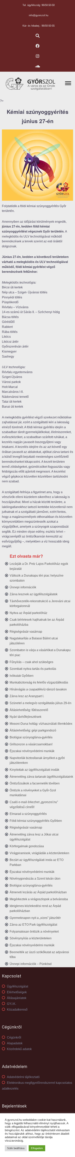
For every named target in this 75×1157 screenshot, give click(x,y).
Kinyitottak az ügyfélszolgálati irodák (34, 769)
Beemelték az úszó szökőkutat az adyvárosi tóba (39, 954)
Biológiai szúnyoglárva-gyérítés (31, 737)
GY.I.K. (11, 1003)
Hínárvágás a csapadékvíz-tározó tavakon (38, 689)
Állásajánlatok (16, 998)
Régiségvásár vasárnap (26, 631)
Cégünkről (14, 1037)
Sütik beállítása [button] (15, 1148)
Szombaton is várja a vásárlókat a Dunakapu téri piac (40, 652)
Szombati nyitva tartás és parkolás (33, 668)
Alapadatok (14, 1043)
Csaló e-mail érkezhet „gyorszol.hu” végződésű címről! (34, 804)
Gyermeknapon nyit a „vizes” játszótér (35, 917)
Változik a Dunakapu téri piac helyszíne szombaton (36, 578)
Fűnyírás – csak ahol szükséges (31, 662)
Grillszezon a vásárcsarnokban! (31, 744)
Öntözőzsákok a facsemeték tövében (35, 783)
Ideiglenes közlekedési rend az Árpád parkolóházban (35, 908)
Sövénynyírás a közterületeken (31, 938)
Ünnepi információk (23, 587)
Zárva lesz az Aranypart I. (27, 696)
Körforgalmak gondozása (27, 846)
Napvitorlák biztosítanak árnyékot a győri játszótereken (37, 760)
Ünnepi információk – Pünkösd (31, 964)
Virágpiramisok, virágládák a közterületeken (39, 853)
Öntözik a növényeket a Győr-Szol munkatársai (33, 793)
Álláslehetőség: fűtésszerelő (29, 710)
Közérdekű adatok (19, 1049)
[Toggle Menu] (68, 83)
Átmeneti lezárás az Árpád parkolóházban (38, 892)
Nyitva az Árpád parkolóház (28, 613)
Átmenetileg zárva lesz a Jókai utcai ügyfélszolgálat (34, 837)
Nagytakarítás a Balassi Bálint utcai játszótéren (34, 641)
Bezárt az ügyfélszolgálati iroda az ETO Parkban (36, 862)
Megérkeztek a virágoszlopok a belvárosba (39, 899)
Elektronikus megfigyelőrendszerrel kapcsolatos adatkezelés (37, 1085)
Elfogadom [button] (37, 1148)
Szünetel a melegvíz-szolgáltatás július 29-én (40, 703)
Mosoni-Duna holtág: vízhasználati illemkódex (41, 723)
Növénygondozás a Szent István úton (35, 878)
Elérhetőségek (17, 992)
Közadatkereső (17, 1009)
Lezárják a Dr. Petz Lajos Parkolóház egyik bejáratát (39, 566)
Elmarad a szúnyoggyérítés (28, 813)
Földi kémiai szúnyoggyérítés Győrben (36, 820)
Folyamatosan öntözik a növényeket (34, 931)
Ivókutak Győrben (21, 675)
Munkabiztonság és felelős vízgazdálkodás (39, 682)
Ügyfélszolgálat (17, 986)
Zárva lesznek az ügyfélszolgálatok (34, 594)
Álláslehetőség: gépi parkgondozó (33, 730)
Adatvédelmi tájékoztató (23, 1077)
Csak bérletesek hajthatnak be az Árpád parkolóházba (37, 622)
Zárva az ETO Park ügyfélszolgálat (33, 924)
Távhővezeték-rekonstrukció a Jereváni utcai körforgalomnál (40, 603)
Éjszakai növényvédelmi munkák (32, 751)
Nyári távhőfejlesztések (25, 716)
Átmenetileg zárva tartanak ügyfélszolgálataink (41, 776)
